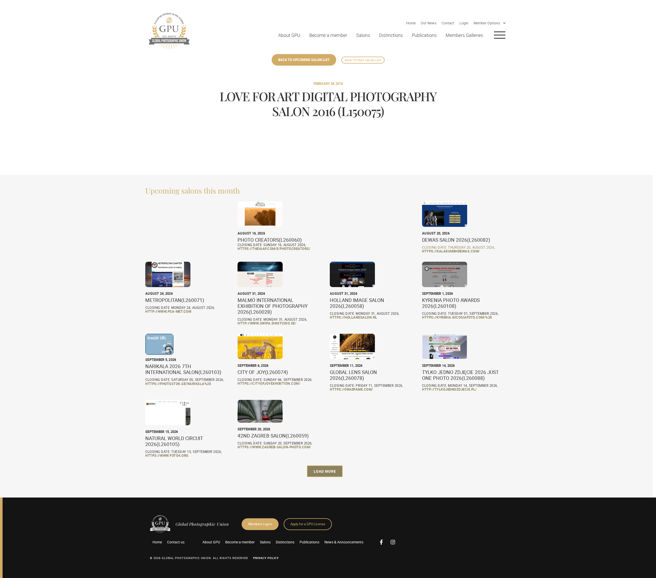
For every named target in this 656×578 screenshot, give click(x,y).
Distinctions (391, 35)
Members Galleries (464, 35)
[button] (325, 471)
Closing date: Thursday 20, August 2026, (458, 247)
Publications (424, 35)
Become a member (328, 35)
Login (463, 23)
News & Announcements (343, 542)
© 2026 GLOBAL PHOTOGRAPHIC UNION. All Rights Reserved (199, 558)
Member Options (487, 23)
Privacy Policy (266, 558)
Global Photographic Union (202, 524)
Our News (428, 23)
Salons (363, 35)
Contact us (175, 542)
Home (411, 23)
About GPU (289, 35)
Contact (448, 23)
